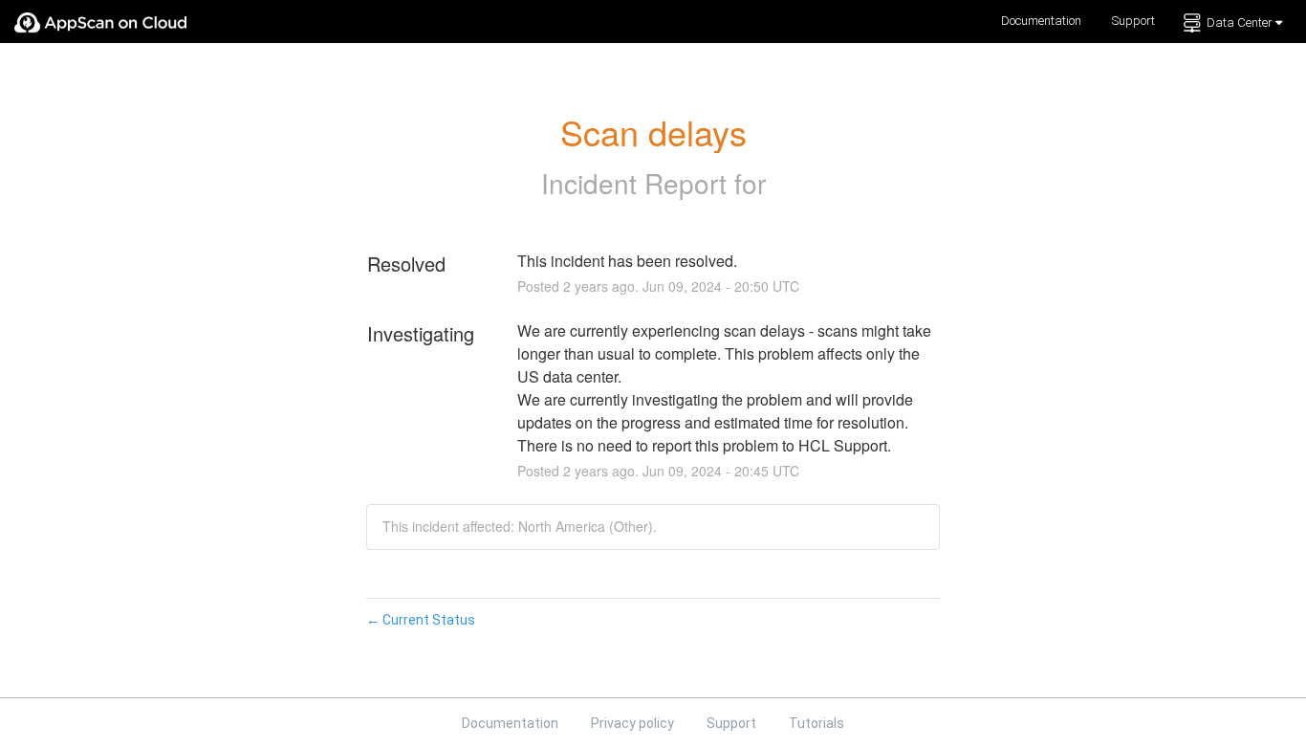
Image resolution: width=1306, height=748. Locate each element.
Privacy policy (634, 723)
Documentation (1041, 20)
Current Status (420, 619)
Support (1133, 20)
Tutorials (816, 723)
